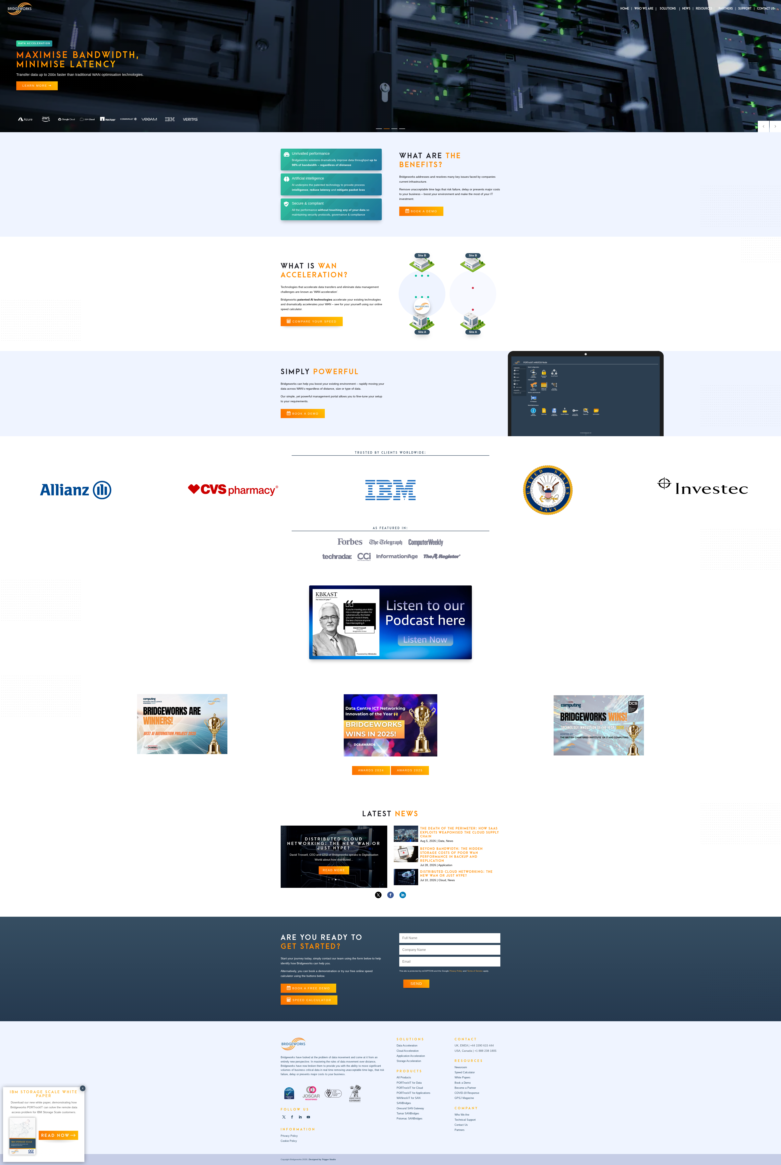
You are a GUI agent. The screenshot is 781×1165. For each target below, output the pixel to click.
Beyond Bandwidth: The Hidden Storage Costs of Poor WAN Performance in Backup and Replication (451, 855)
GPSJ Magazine (464, 1098)
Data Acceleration (407, 1045)
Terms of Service (475, 971)
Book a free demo (311, 988)
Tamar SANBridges (408, 1113)
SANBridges (404, 1103)
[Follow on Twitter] (284, 1117)
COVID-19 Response (467, 1092)
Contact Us (765, 8)
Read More (334, 872)
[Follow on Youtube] (308, 1117)
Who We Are (643, 8)
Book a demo (424, 211)
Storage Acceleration (409, 1061)
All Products (404, 1077)
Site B (422, 255)
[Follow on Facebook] (390, 895)
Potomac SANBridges (409, 1118)
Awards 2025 (410, 770)
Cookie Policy (289, 1140)
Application (445, 865)
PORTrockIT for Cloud (410, 1087)
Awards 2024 (371, 770)
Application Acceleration (411, 1055)
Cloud (442, 880)
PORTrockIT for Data (409, 1082)
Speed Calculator (311, 1000)
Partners (726, 8)
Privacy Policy (455, 971)
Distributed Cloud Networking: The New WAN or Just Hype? (456, 874)
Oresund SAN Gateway (410, 1108)
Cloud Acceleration (408, 1050)
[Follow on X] (378, 895)
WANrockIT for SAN (408, 1098)
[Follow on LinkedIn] (402, 895)
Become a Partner (465, 1087)
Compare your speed (314, 321)
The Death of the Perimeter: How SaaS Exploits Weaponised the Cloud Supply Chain (334, 844)
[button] (763, 126)
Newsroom (461, 1067)
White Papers (462, 1077)
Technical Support (465, 1119)
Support (745, 8)
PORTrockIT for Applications (413, 1092)
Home (624, 8)
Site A (422, 331)
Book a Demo (463, 1082)
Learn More (35, 85)
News (686, 8)
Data (441, 840)
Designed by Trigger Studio (322, 1159)
